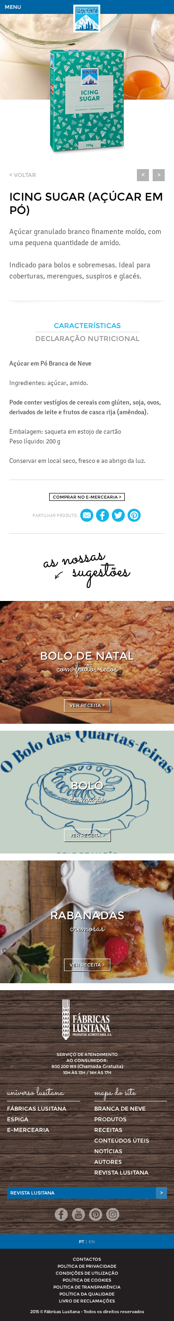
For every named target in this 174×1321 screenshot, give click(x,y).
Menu (13, 7)
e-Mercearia (28, 1129)
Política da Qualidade (87, 1293)
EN (92, 1241)
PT (81, 1241)
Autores (108, 1161)
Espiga (17, 1119)
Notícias (108, 1151)
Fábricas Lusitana (36, 1108)
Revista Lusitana (121, 1172)
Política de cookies (87, 1280)
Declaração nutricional (87, 338)
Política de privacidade (87, 1266)
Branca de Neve (120, 1108)
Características (87, 325)
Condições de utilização (87, 1273)
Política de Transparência (87, 1286)
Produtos (110, 1119)
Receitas (108, 1129)
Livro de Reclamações (87, 1300)
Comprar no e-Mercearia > (87, 496)
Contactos (87, 1259)
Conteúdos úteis (121, 1140)
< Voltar (22, 174)
